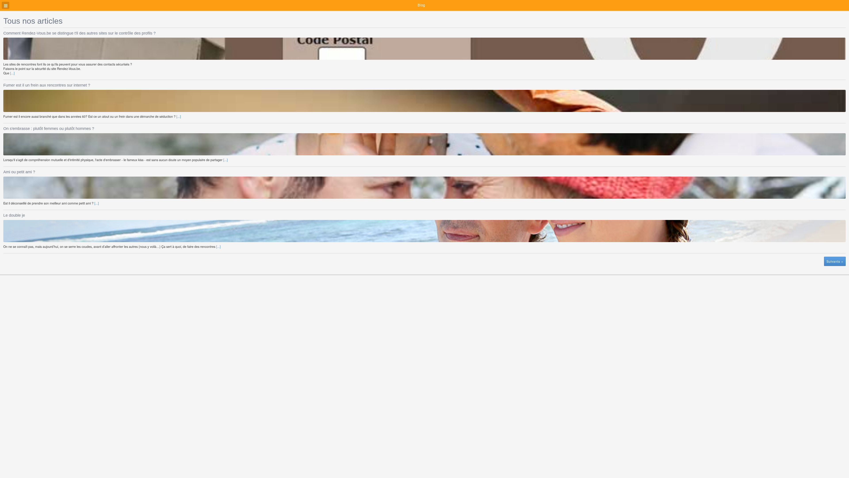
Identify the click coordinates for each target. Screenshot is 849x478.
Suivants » (834, 261)
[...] (12, 73)
